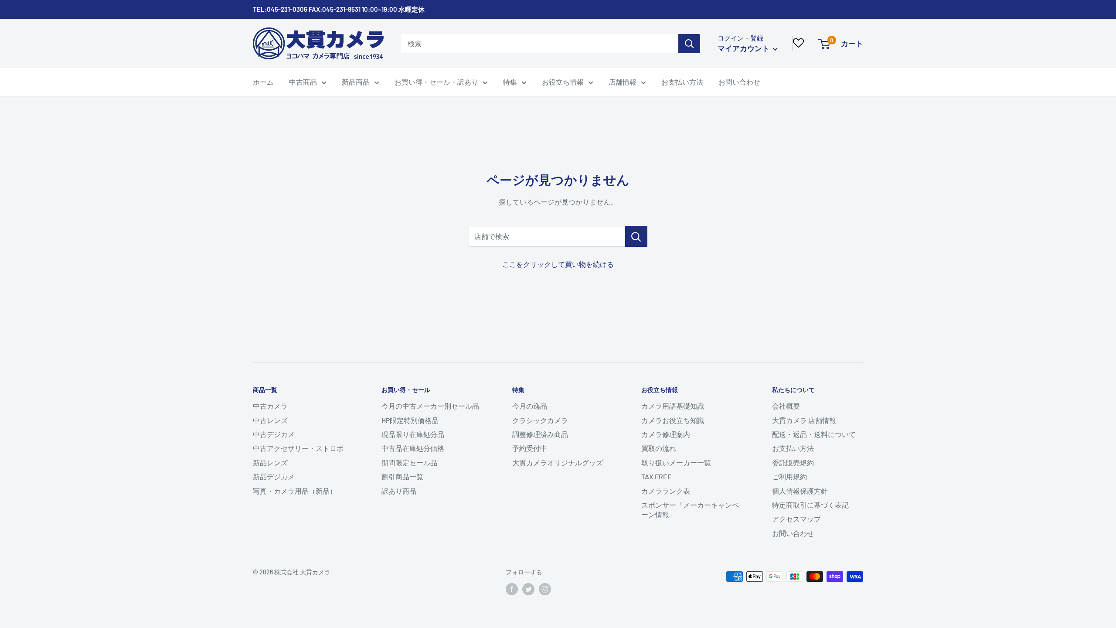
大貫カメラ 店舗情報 (804, 420)
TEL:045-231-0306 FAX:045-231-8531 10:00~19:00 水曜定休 (339, 9)
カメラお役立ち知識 (672, 420)
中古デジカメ (274, 434)
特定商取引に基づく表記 (810, 505)
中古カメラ (270, 406)
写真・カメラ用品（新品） (295, 491)
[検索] (689, 43)
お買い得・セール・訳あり (436, 82)
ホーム (263, 82)
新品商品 (356, 82)
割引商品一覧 (402, 476)
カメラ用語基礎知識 (672, 406)
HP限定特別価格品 (410, 420)
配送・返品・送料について (814, 434)
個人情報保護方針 (800, 491)
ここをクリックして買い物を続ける (558, 264)
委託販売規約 (793, 462)
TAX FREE (656, 476)
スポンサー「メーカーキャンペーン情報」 (690, 510)
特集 (510, 82)
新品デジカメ (274, 476)
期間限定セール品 (409, 462)
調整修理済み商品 (540, 434)
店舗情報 (622, 82)
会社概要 (786, 406)
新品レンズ (270, 462)
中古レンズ (270, 420)
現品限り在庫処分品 (412, 434)
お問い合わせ (739, 82)
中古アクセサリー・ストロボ (298, 448)
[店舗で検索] (636, 236)
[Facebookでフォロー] (512, 589)
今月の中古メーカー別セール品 (430, 406)
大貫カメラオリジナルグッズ (557, 462)
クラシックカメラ (540, 420)
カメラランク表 (665, 491)
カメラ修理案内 (665, 434)
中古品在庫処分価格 (412, 448)
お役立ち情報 (563, 82)
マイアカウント (744, 48)
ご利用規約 (789, 476)
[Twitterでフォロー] (528, 589)
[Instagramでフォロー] (545, 589)
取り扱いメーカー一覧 (676, 462)
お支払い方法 (682, 82)
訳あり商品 (398, 491)
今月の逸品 (529, 406)
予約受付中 (529, 448)
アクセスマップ (796, 519)
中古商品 (303, 82)
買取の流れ (658, 448)
